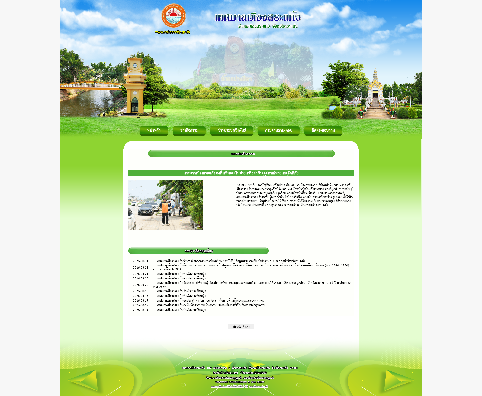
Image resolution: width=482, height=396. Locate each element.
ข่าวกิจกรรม (189, 130)
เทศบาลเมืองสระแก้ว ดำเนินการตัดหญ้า (181, 274)
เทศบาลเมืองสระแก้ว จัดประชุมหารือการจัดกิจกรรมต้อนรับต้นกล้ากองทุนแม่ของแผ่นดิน (210, 300)
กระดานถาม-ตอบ (278, 130)
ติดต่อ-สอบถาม (323, 130)
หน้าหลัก (154, 130)
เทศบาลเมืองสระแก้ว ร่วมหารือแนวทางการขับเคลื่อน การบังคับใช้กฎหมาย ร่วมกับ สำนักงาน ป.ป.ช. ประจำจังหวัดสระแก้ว (231, 261)
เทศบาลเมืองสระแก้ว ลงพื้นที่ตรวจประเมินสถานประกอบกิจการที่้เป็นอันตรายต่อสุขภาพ (211, 305)
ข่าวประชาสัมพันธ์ (232, 130)
